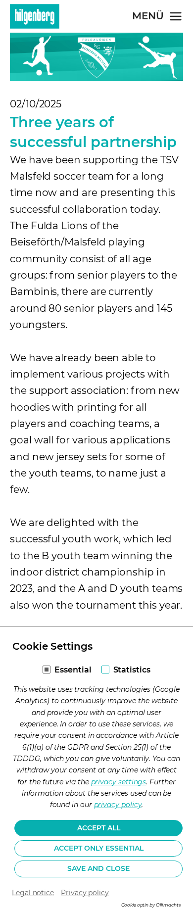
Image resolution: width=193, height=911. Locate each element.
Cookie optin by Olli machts (151, 905)
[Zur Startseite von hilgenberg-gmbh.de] (34, 16)
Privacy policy (85, 892)
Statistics (131, 670)
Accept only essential (99, 848)
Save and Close (98, 868)
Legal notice (33, 892)
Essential (72, 670)
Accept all (98, 827)
